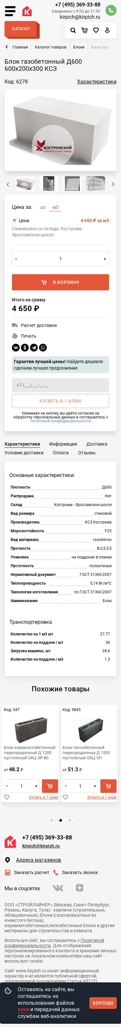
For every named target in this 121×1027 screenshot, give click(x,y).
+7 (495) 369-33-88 (77, 5)
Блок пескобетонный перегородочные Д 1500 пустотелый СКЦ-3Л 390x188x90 (86, 753)
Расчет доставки (39, 325)
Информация (63, 444)
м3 (55, 207)
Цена (64, 220)
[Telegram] (34, 347)
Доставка (96, 444)
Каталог (21, 29)
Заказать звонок (80, 872)
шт (43, 207)
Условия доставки (24, 452)
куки (23, 1009)
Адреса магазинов (38, 860)
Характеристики (96, 82)
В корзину (66, 282)
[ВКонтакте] (16, 347)
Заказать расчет (31, 872)
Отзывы (87, 452)
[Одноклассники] (25, 347)
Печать (28, 336)
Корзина (86, 31)
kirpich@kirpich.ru (80, 17)
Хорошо (103, 1003)
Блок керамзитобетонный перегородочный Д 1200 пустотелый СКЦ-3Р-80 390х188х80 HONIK (29, 753)
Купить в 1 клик (43, 797)
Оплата (61, 452)
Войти (107, 31)
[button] (113, 184)
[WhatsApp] (43, 347)
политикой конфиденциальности (60, 421)
